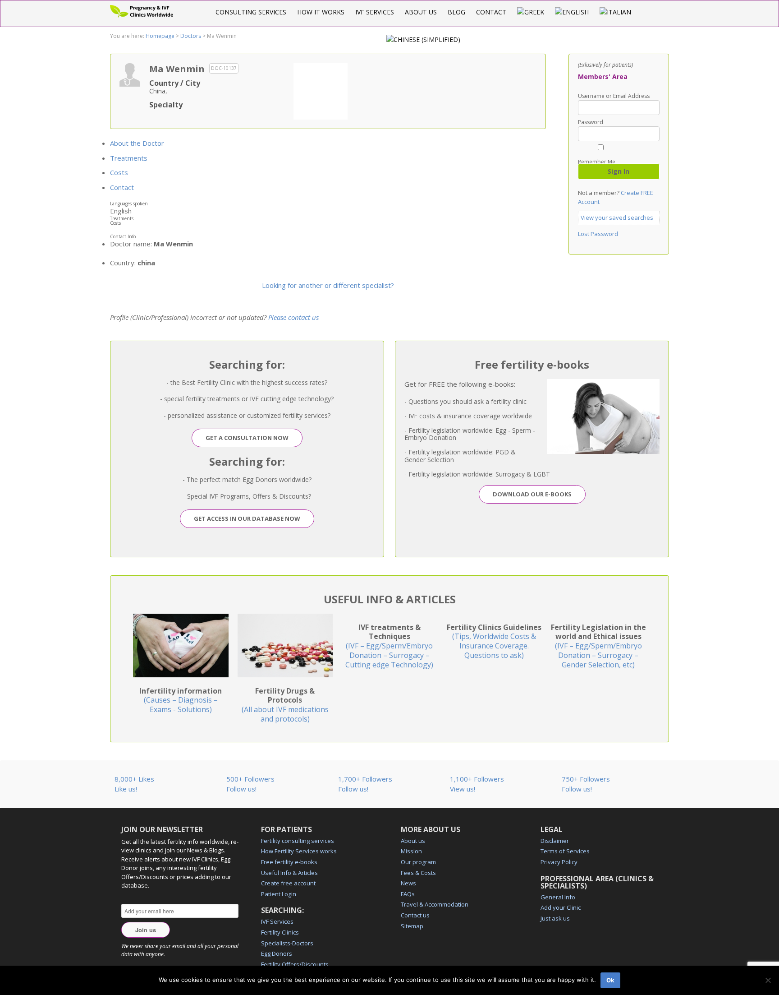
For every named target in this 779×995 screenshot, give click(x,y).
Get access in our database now (247, 518)
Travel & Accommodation (434, 904)
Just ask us (555, 918)
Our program (418, 862)
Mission (411, 851)
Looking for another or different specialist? (328, 285)
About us (421, 12)
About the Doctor (137, 143)
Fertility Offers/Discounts (295, 964)
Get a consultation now (247, 438)
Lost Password (598, 234)
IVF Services (374, 12)
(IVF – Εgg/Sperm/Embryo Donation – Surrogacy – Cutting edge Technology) (389, 646)
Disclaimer (555, 841)
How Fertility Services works (299, 851)
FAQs (408, 894)
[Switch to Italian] (615, 11)
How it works (320, 12)
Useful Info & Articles (289, 873)
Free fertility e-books (289, 862)
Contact (491, 12)
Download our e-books (532, 494)
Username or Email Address (614, 96)
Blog (456, 12)
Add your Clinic (561, 907)
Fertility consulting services (297, 841)
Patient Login (278, 894)
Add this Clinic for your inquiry (320, 90)
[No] (767, 980)
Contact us (415, 915)
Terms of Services (565, 851)
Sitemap (412, 926)
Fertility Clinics (280, 932)
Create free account (288, 883)
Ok (610, 980)
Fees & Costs (418, 873)
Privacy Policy (559, 862)
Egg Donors (276, 953)
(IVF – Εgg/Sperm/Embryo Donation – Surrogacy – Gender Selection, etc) (598, 646)
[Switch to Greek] (531, 11)
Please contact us (293, 317)
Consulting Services (250, 12)
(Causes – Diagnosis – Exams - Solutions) (180, 700)
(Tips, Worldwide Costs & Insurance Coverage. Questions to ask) (494, 641)
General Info (558, 897)
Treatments (128, 157)
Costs (119, 172)
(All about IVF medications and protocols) (285, 705)
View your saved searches (617, 217)
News (408, 883)
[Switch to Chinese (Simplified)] (423, 39)
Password (590, 122)
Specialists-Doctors (287, 943)
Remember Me (596, 161)
